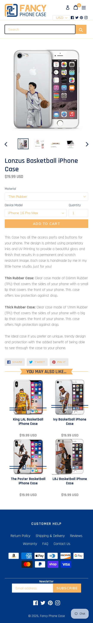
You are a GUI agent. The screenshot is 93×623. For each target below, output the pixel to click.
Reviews (76, 535)
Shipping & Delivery (50, 535)
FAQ (45, 543)
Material (10, 189)
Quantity (75, 205)
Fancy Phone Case (52, 616)
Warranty (30, 543)
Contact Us (62, 543)
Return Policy (20, 535)
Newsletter (46, 582)
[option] (23, 143)
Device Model (14, 205)
